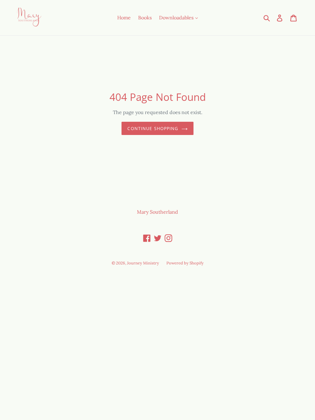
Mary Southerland (157, 212)
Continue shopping (152, 128)
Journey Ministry (143, 263)
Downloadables (177, 17)
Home (124, 17)
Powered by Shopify (185, 263)
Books (145, 17)
